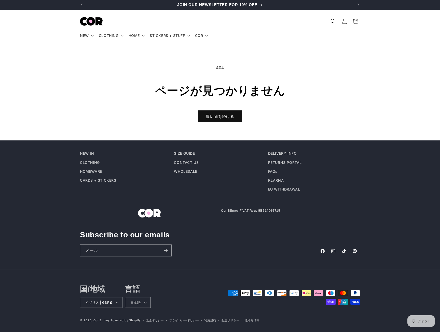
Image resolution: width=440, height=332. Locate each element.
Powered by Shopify (126, 320)
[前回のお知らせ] (81, 5)
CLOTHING (90, 162)
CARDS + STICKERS (98, 180)
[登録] (165, 250)
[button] (86, 35)
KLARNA (276, 180)
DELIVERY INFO (282, 153)
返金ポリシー (155, 320)
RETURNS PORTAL (285, 162)
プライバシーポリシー (184, 320)
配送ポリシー (230, 320)
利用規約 (210, 320)
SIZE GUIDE (184, 153)
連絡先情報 (252, 320)
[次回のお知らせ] (358, 5)
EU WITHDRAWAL (284, 189)
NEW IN (87, 153)
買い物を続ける (220, 116)
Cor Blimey (101, 320)
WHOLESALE (185, 171)
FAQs (273, 171)
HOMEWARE (91, 171)
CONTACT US (186, 162)
